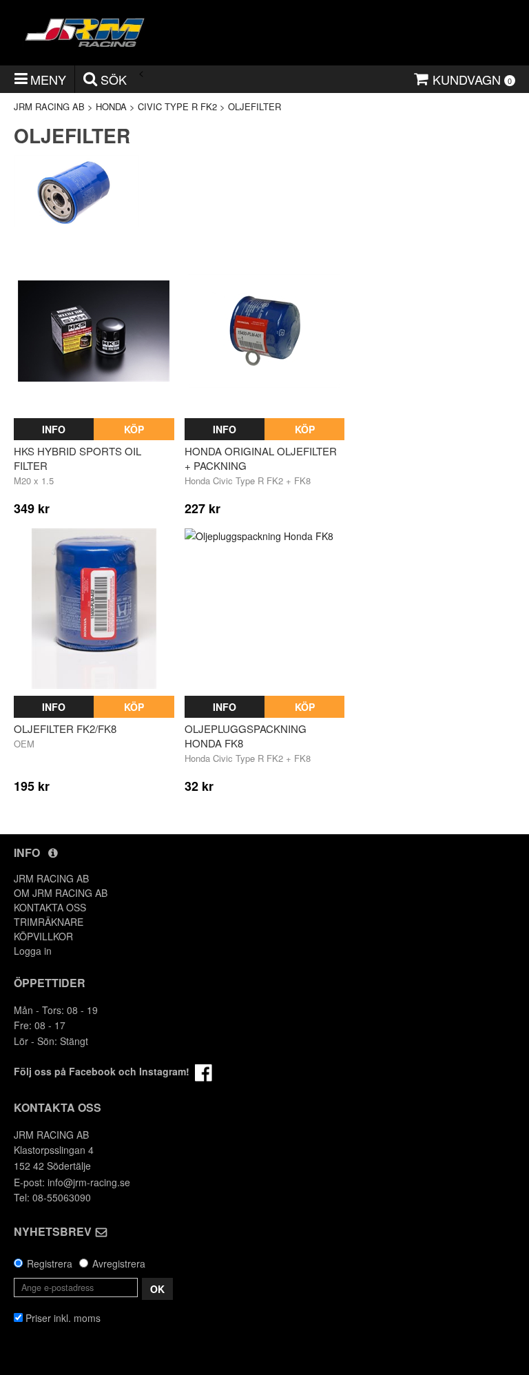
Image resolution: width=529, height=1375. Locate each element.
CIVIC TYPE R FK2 (177, 106)
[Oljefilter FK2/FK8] (94, 608)
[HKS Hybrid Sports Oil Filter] (94, 331)
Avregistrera (118, 1263)
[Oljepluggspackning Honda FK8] (265, 608)
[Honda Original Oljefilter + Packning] (265, 331)
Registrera (49, 1263)
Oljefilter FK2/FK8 (65, 728)
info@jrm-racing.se (89, 1182)
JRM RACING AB (49, 106)
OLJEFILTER (254, 106)
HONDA (111, 106)
